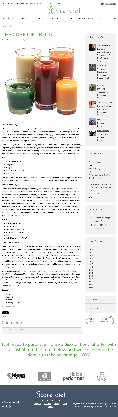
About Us (24, 18)
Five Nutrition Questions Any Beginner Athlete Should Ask (100, 186)
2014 (91, 273)
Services (56, 18)
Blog (70, 18)
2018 (91, 261)
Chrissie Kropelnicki (104, 102)
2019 (91, 258)
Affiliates (24, 4)
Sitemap (43, 4)
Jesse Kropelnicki (104, 46)
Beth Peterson (103, 85)
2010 (91, 285)
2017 (91, 264)
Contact (103, 18)
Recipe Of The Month (100, 221)
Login (51, 4)
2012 (91, 279)
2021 (91, 252)
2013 (91, 276)
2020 (91, 255)
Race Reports (107, 217)
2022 (91, 249)
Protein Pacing (94, 168)
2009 (91, 288)
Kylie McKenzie (103, 131)
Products (41, 18)
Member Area (86, 18)
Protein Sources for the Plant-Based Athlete (100, 176)
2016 (91, 267)
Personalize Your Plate (97, 194)
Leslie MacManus (104, 119)
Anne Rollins (7, 40)
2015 (91, 270)
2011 (91, 282)
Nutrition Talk (9, 307)
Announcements (95, 217)
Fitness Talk (100, 228)
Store (58, 4)
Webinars (34, 4)
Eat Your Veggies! (95, 162)
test (100, 320)
